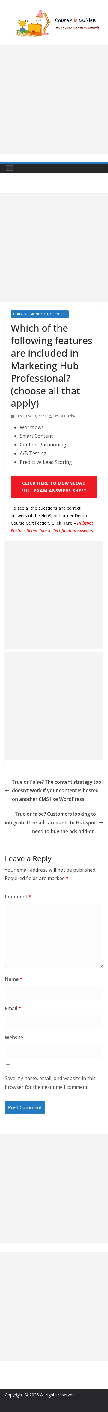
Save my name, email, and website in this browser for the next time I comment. (50, 1082)
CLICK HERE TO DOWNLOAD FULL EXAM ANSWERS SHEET (54, 486)
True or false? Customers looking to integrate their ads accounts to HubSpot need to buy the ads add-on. (50, 823)
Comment (18, 896)
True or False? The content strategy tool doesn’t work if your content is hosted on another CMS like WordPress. (57, 791)
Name (13, 979)
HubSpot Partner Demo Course (39, 314)
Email (13, 1008)
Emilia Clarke (64, 416)
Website (14, 1037)
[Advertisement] (54, 99)
